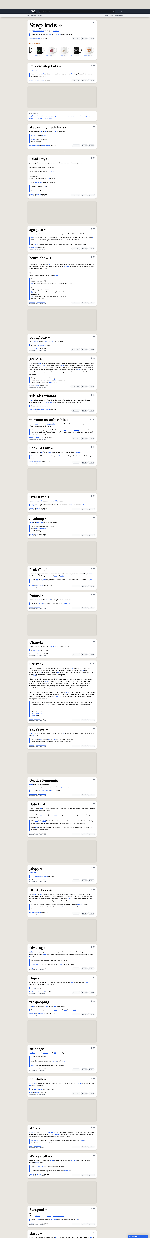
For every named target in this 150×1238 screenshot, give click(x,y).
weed (61, 964)
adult (45, 342)
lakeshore (38, 912)
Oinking (31, 968)
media (48, 787)
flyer (63, 733)
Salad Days (31, 194)
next (55, 1006)
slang (39, 363)
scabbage (31, 1069)
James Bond (40, 876)
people (56, 275)
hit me (38, 650)
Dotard (31, 607)
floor (77, 1220)
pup (45, 345)
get (45, 604)
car (35, 873)
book (40, 739)
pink (91, 580)
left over (37, 1216)
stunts (46, 876)
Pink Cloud (31, 585)
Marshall (67, 692)
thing (65, 1010)
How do (38, 529)
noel (37, 1140)
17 (45, 380)
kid (53, 647)
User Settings (119, 15)
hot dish (31, 1093)
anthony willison (37, 1146)
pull (36, 876)
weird (47, 402)
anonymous (37, 607)
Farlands (46, 406)
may (82, 670)
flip (65, 647)
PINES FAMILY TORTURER (44, 409)
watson (35, 880)
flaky (55, 1053)
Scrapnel (31, 1223)
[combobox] (77, 11)
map (31, 523)
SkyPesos (31, 745)
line (65, 430)
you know (43, 529)
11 (83, 505)
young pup (31, 349)
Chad (44, 821)
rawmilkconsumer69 (40, 992)
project (49, 1216)
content (65, 234)
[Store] (117, 11)
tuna (35, 1089)
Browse (40, 15)
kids (36, 70)
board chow (32, 302)
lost (50, 600)
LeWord (37, 534)
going (41, 604)
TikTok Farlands (33, 409)
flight (49, 739)
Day (57, 432)
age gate (31, 247)
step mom (74, 116)
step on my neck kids (55, 116)
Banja (36, 247)
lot (55, 131)
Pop (62, 365)
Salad (33, 191)
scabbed (32, 1053)
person (36, 342)
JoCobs (37, 1069)
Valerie (37, 1163)
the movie (52, 791)
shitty (32, 873)
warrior (76, 430)
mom (34, 650)
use (45, 131)
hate (36, 821)
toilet (47, 1006)
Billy (32, 238)
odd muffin (39, 1174)
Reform (49, 452)
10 (34, 988)
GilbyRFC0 (38, 194)
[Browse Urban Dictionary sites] (32, 11)
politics (58, 697)
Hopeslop (31, 992)
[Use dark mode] (121, 11)
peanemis (45, 791)
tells (41, 523)
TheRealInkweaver (41, 1013)
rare (46, 985)
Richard (33, 456)
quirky (60, 787)
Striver (31, 719)
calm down (66, 604)
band (55, 380)
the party (53, 1220)
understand (34, 501)
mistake (78, 452)
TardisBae (37, 654)
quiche (40, 791)
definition (74, 1160)
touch (55, 576)
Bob (32, 283)
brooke (44, 135)
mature (78, 234)
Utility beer (32, 912)
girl (55, 34)
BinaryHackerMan (41, 302)
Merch (92, 38)
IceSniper (37, 1223)
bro (50, 406)
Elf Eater (38, 508)
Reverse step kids (33, 80)
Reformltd (38, 461)
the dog (38, 349)
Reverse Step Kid (42, 116)
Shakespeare (50, 172)
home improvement (58, 1216)
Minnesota (32, 1083)
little (72, 74)
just (38, 345)
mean (79, 370)
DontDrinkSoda (38, 968)
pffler (37, 833)
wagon (49, 424)
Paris (54, 739)
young (42, 345)
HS (58, 672)
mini (53, 424)
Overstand (31, 508)
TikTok (31, 400)
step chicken (88, 116)
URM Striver (37, 719)
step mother (49, 118)
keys (50, 264)
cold (49, 178)
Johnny (37, 964)
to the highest (55, 501)
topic (40, 501)
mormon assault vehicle (34, 437)
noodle (38, 1089)
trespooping (32, 1013)
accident (54, 1061)
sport (55, 815)
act (33, 1006)
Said (51, 402)
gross (63, 1061)
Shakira (61, 456)
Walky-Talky (32, 1174)
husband (41, 74)
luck (30, 1085)
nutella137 (41, 80)
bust (30, 956)
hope (33, 964)
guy (37, 580)
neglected (40, 31)
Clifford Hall (37, 1093)
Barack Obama (37, 713)
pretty (44, 580)
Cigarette (32, 1132)
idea (71, 505)
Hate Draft (31, 833)
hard (33, 736)
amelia (33, 135)
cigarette (50, 1132)
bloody (50, 382)
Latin (50, 647)
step (81, 116)
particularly (45, 1053)
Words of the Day (31, 15)
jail (45, 186)
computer (66, 266)
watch (90, 234)
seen (72, 982)
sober (90, 574)
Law (42, 452)
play (59, 34)
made (38, 1220)
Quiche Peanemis (33, 794)
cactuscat (36, 385)
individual (37, 600)
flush (55, 1010)
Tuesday (69, 899)
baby (51, 74)
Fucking (36, 244)
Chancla (31, 654)
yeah (65, 1171)
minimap (31, 534)
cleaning (79, 905)
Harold (34, 716)
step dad (66, 116)
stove (30, 1146)
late (53, 342)
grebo (30, 385)
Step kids (31, 38)
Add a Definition (109, 15)
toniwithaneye (39, 585)
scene (43, 365)
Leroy (32, 505)
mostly (38, 523)
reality (62, 576)
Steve (63, 907)
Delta (30, 733)
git (50, 34)
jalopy (30, 880)
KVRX (43, 437)
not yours (56, 31)
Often (35, 31)
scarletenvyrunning (45, 145)
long (47, 600)
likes (41, 131)
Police (31, 952)
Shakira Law (32, 461)
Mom (32, 1065)
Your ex (31, 70)
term (36, 424)
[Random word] (114, 11)
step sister (40, 118)
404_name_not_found (41, 745)
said (42, 191)
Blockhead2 (38, 38)
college (71, 668)
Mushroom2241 (42, 794)
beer (34, 894)
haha (68, 1171)
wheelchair (39, 1166)
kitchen (82, 1140)
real (93, 238)
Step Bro (31, 118)
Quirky (31, 785)
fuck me (33, 1140)
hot (42, 1089)
